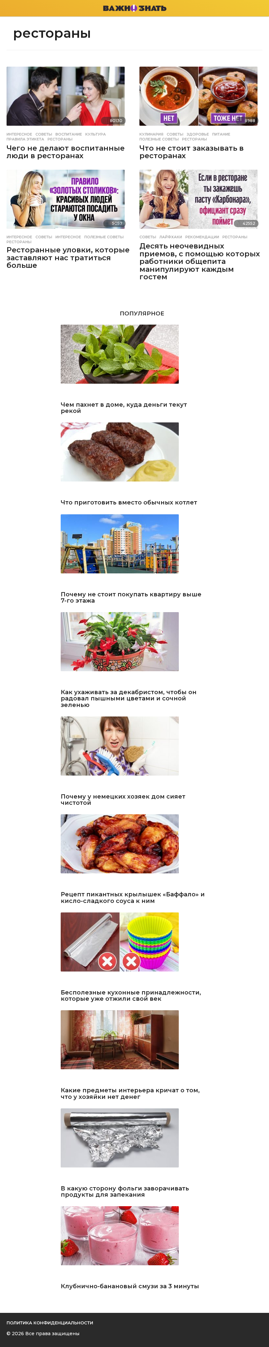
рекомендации (202, 237)
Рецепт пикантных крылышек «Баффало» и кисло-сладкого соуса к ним (133, 897)
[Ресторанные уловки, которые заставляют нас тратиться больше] (68, 200)
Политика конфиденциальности (50, 1322)
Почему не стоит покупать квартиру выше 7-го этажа (131, 597)
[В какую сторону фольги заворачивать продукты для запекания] (134, 1145)
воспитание (68, 134)
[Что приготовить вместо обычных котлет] (134, 459)
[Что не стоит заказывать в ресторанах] (200, 97)
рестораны (60, 139)
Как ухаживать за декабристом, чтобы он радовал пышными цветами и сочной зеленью (129, 698)
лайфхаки (170, 237)
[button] (11, 8)
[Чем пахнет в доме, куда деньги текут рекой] (134, 361)
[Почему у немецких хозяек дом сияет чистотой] (134, 753)
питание (221, 134)
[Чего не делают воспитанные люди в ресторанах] (68, 97)
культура (95, 134)
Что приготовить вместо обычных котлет (129, 503)
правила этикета (25, 139)
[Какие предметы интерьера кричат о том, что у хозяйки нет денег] (134, 1047)
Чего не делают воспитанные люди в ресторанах (66, 152)
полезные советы (159, 139)
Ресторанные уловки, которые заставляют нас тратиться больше (68, 258)
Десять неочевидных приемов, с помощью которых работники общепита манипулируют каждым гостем (199, 261)
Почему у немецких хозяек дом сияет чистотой (123, 800)
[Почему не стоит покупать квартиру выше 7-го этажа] (134, 551)
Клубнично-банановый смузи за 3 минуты (130, 1286)
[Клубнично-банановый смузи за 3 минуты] (134, 1243)
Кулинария (151, 134)
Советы (43, 134)
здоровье (198, 134)
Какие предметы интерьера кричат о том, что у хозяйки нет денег (130, 1093)
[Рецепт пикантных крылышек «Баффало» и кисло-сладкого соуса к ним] (134, 851)
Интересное (19, 134)
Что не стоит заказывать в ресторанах (191, 152)
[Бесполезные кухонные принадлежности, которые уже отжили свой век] (134, 949)
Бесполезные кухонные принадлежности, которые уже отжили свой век (131, 996)
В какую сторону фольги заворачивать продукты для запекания (125, 1192)
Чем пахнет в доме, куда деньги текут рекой (124, 408)
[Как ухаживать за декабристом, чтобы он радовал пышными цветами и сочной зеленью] (134, 649)
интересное (68, 237)
